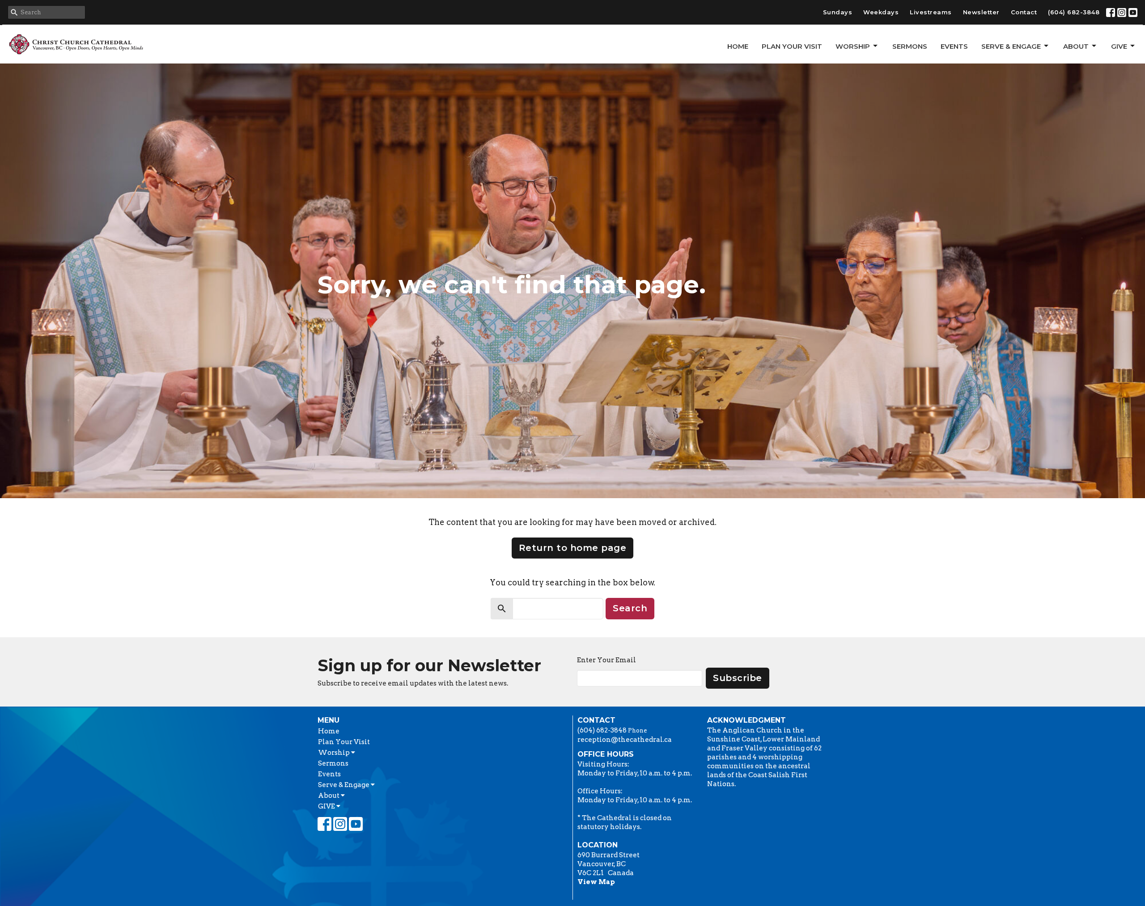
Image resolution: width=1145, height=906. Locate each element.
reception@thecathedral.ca (624, 740)
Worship (852, 46)
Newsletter (981, 12)
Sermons (909, 46)
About (1076, 46)
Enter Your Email (606, 660)
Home (737, 46)
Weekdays (881, 12)
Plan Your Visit (792, 46)
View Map (596, 882)
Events (954, 46)
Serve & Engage (1011, 46)
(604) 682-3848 (1073, 12)
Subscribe (737, 678)
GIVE (1119, 46)
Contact (1024, 12)
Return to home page (573, 547)
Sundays (837, 12)
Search (630, 608)
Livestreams (931, 12)
